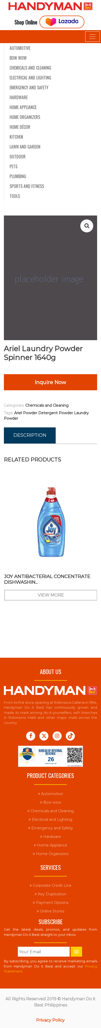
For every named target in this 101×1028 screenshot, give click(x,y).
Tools (15, 196)
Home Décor (20, 127)
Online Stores (51, 911)
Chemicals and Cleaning (30, 68)
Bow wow (18, 58)
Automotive (20, 48)
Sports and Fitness (27, 186)
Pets (13, 166)
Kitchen (16, 137)
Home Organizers (25, 117)
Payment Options (51, 902)
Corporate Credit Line (51, 885)
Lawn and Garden (25, 147)
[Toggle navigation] (92, 36)
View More (51, 595)
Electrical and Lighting (30, 78)
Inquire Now (50, 382)
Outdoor (18, 156)
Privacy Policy (50, 1020)
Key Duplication (51, 894)
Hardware (19, 97)
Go (76, 952)
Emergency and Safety (29, 87)
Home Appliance (23, 107)
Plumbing (18, 176)
